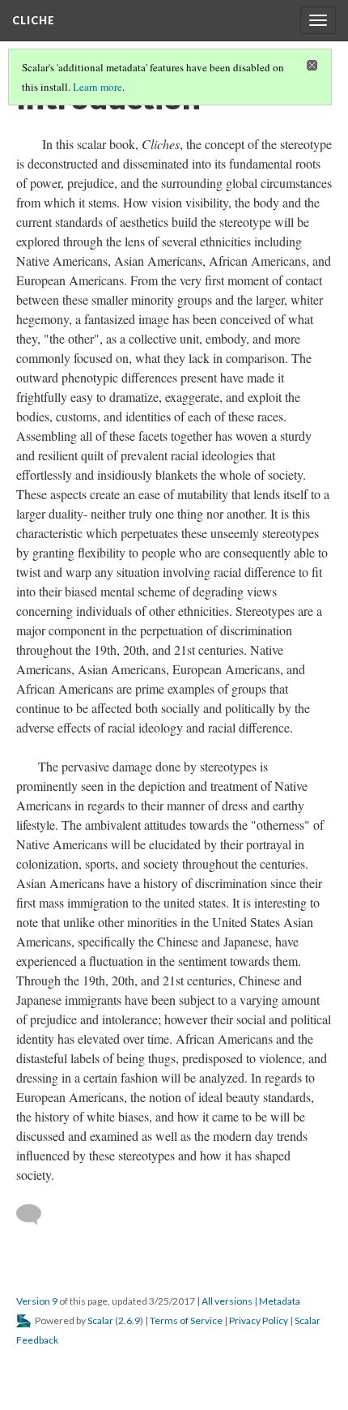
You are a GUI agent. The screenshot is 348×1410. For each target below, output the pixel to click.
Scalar (100, 1320)
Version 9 (36, 1301)
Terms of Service (186, 1320)
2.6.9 (129, 1320)
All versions (227, 1301)
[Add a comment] (36, 1214)
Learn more (97, 86)
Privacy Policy (258, 1320)
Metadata (279, 1301)
